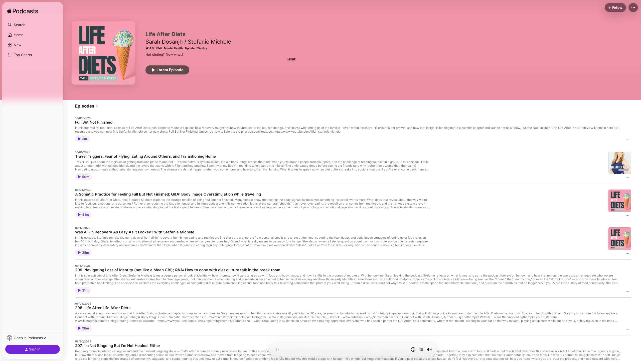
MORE (291, 59)
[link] (86, 106)
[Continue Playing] (421, 349)
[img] (22, 11)
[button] (33, 25)
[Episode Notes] (413, 349)
